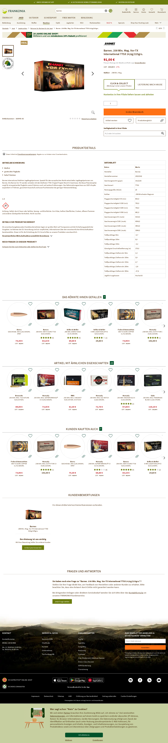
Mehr (157, 23)
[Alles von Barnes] (110, 43)
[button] (23, 73)
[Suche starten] (110, 11)
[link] (136, 10)
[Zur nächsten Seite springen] (157, 28)
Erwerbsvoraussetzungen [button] (27, 154)
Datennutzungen (57, 716)
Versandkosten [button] (140, 63)
